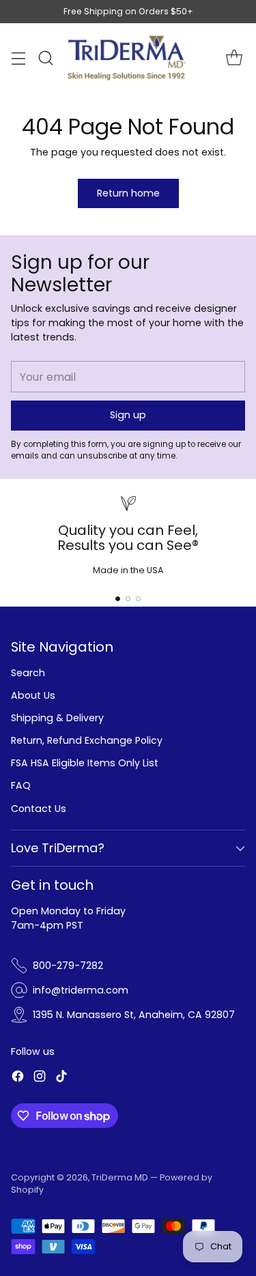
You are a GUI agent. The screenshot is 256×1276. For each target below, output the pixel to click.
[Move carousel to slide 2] (128, 598)
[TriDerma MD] (128, 58)
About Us (33, 695)
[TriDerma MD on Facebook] (18, 1078)
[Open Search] (45, 58)
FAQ (21, 785)
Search (28, 673)
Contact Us (38, 808)
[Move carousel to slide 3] (138, 598)
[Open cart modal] (234, 58)
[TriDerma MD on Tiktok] (61, 1078)
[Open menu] (18, 58)
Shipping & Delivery (57, 718)
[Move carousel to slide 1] (117, 598)
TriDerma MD (120, 1177)
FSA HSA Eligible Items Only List (84, 763)
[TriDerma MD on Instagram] (39, 1078)
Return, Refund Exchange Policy (86, 740)
